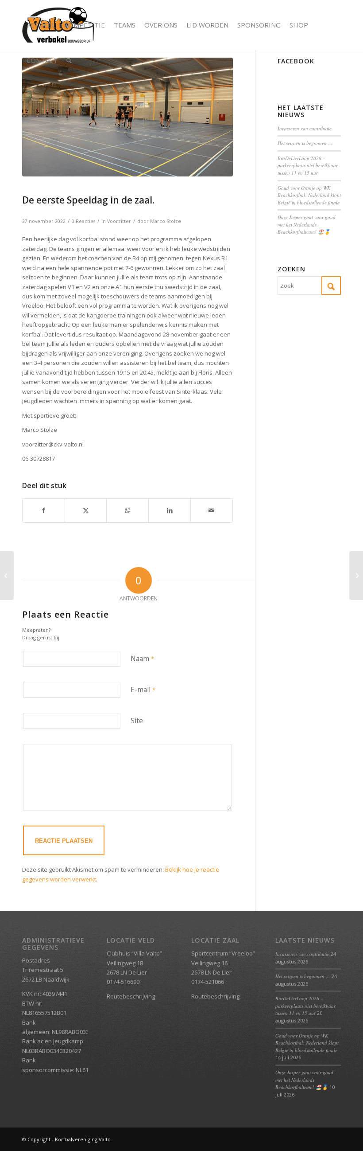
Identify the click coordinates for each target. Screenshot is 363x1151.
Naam (142, 658)
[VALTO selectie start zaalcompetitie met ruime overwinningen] (356, 575)
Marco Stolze (165, 221)
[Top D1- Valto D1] (7, 575)
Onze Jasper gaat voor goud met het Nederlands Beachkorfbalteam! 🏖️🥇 (307, 224)
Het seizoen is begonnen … (305, 143)
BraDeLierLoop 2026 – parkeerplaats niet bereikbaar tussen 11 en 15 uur (308, 165)
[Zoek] (69, 60)
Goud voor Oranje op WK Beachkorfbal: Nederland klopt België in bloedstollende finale (309, 195)
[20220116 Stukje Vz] (127, 117)
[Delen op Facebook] (44, 510)
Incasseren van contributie (305, 128)
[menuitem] (41, 25)
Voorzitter (119, 221)
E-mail (143, 689)
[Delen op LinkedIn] (169, 510)
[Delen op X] (86, 510)
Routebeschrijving (131, 996)
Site (137, 720)
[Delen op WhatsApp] (127, 510)
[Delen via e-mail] (211, 510)
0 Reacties (83, 221)
